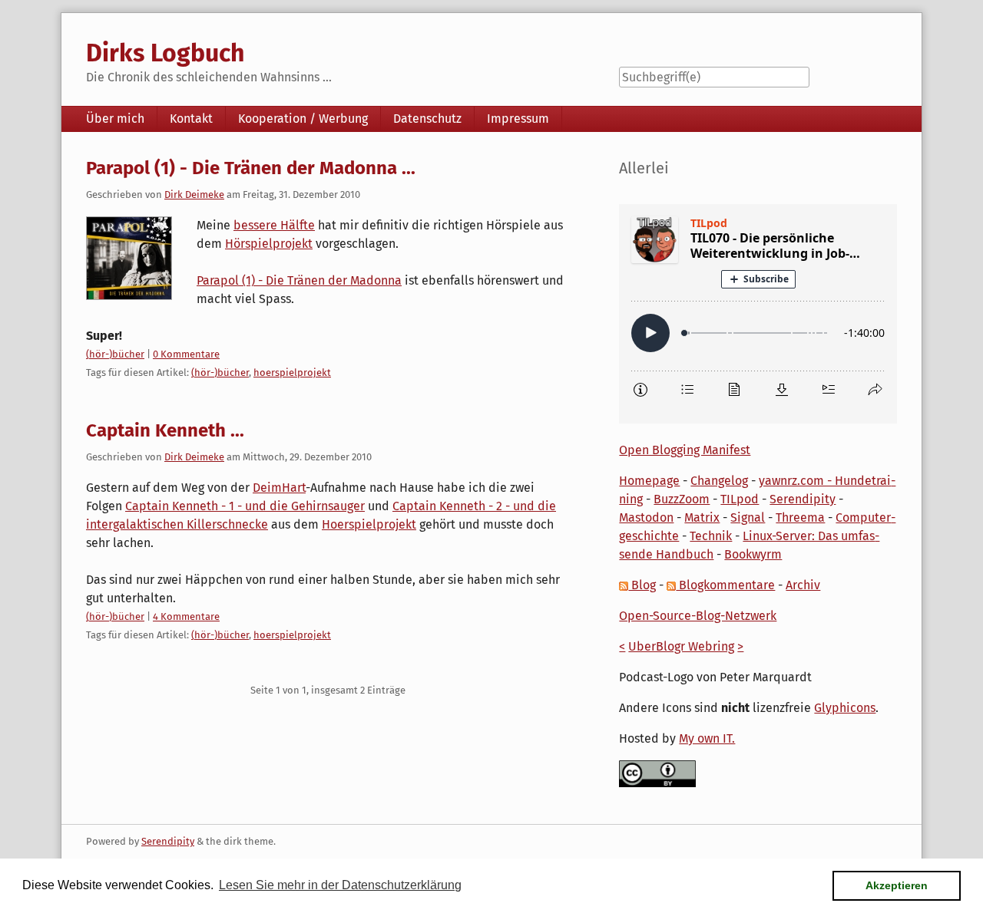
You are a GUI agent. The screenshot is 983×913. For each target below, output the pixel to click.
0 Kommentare (186, 354)
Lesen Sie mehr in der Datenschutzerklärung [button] (340, 885)
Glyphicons (844, 707)
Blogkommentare (725, 585)
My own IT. (707, 738)
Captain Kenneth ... (165, 430)
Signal (747, 517)
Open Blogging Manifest (684, 450)
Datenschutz (427, 118)
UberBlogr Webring (681, 646)
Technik (711, 536)
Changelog (719, 480)
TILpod (739, 499)
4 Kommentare (186, 616)
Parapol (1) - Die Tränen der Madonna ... (250, 168)
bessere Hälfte (274, 225)
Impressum (518, 118)
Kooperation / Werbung (303, 118)
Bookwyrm (753, 554)
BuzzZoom (682, 499)
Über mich (115, 118)
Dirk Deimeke (194, 194)
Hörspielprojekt (269, 243)
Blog (642, 585)
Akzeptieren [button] (897, 885)
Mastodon (646, 517)
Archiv (803, 585)
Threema (800, 517)
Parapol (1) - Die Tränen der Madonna (299, 280)
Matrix (702, 517)
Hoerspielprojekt (369, 524)
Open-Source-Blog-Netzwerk (697, 615)
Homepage (649, 480)
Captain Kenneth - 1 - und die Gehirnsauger (245, 506)
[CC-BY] (657, 773)
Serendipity (803, 499)
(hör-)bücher (115, 354)
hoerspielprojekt (292, 372)
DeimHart (279, 487)
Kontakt (191, 118)
